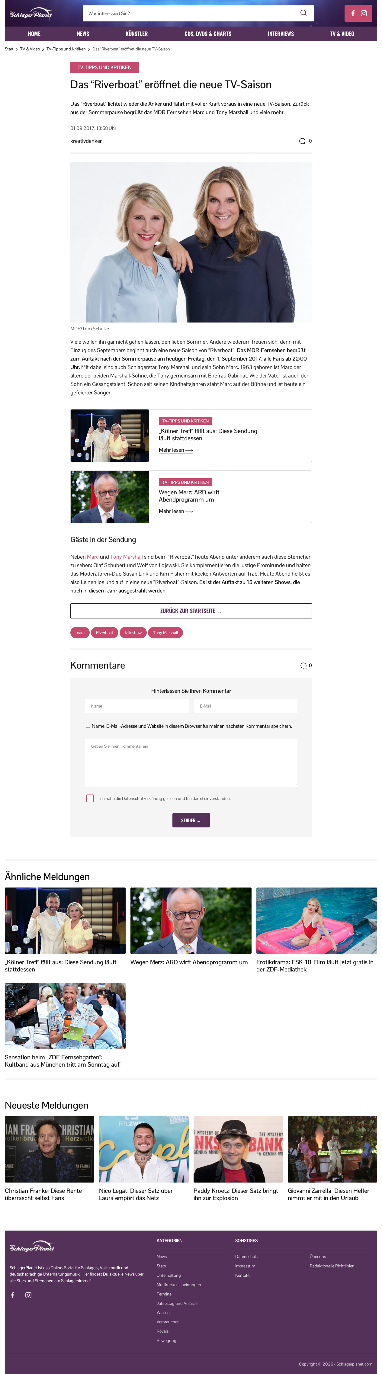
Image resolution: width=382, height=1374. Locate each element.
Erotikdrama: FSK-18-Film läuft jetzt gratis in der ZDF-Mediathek (315, 965)
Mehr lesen (172, 450)
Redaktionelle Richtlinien (332, 1266)
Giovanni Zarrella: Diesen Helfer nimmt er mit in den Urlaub (328, 1194)
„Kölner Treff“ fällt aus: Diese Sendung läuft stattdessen (208, 434)
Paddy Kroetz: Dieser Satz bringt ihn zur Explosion (236, 1194)
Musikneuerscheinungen (179, 1284)
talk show (133, 632)
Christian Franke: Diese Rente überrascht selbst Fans (43, 1194)
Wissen (163, 1312)
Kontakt (242, 1275)
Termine (164, 1294)
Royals (163, 1331)
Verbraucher (167, 1321)
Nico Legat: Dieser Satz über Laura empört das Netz (136, 1194)
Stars (161, 1266)
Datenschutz (246, 1256)
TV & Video (342, 33)
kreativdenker (86, 140)
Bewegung (166, 1340)
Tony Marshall (126, 556)
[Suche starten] (304, 13)
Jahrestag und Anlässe (177, 1303)
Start (9, 49)
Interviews (281, 33)
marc (80, 632)
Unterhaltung (169, 1275)
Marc (93, 556)
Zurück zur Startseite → (191, 611)
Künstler (137, 33)
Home (34, 33)
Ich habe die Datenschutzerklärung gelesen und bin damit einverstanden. (165, 798)
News (83, 33)
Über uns (318, 1256)
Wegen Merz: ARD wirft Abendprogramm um (189, 495)
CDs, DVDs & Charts (208, 33)
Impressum (245, 1266)
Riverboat (104, 632)
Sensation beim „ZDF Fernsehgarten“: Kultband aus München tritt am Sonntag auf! (62, 1061)
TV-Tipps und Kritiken (66, 49)
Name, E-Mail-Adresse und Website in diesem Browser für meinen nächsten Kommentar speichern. (192, 726)
